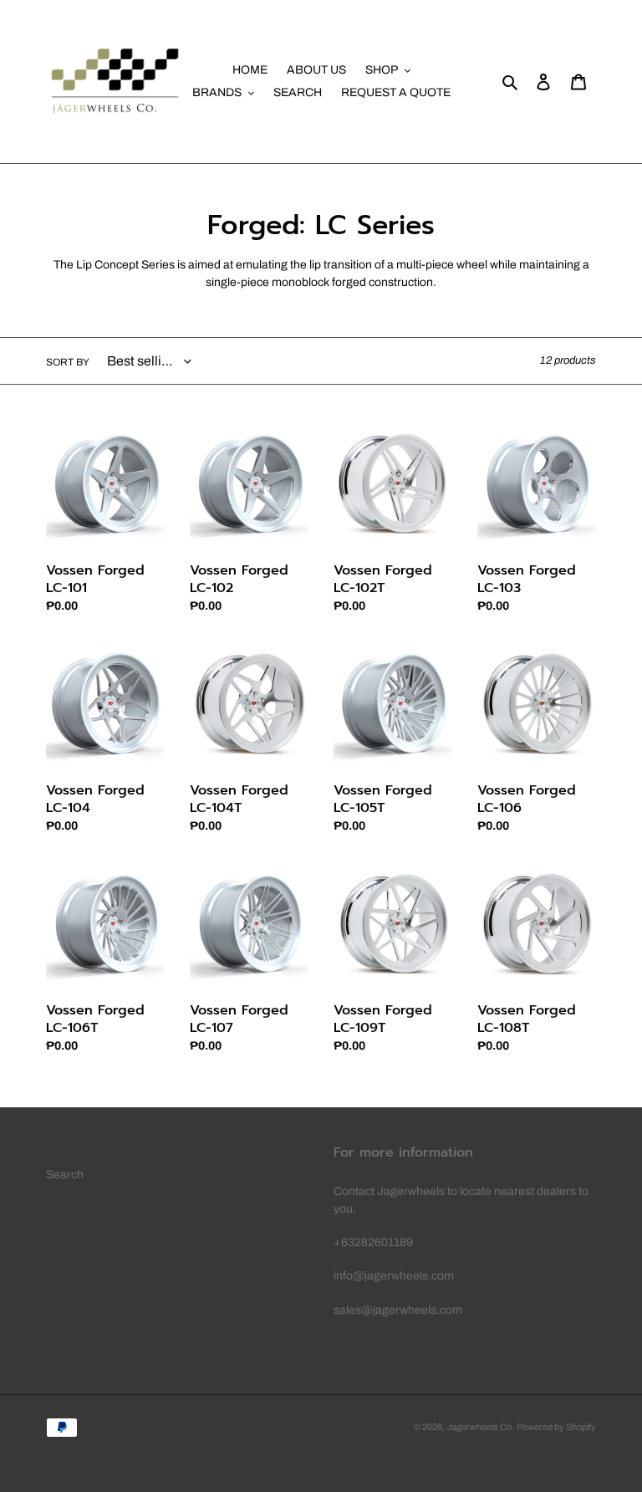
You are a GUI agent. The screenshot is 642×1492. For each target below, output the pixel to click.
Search (65, 1174)
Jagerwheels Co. (480, 1427)
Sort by (67, 362)
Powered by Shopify (556, 1427)
